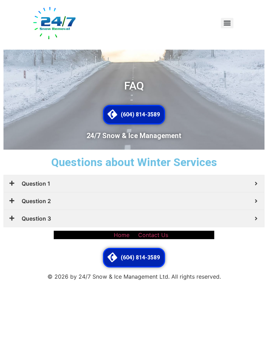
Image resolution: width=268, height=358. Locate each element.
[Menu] (227, 23)
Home (121, 234)
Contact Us (153, 234)
